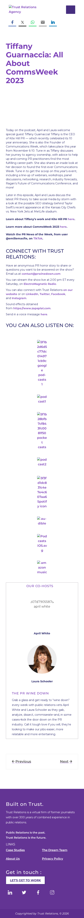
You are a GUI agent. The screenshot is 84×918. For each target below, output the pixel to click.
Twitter (45, 294)
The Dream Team (54, 850)
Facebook (58, 294)
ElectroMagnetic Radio (40, 284)
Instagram (19, 298)
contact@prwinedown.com (41, 273)
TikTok (37, 238)
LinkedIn (32, 294)
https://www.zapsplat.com (32, 308)
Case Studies (15, 850)
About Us (13, 858)
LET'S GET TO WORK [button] (25, 880)
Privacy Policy (52, 858)
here (71, 219)
